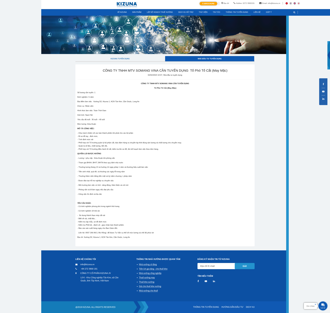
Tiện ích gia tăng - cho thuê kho (153, 269)
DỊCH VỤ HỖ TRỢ (185, 12)
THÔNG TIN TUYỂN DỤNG (206, 307)
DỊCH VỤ (250, 307)
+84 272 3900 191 (89, 269)
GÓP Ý (269, 12)
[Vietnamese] (287, 3)
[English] (295, 3)
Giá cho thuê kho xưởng (150, 286)
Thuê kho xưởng (146, 282)
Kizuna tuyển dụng (120, 59)
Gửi (245, 266)
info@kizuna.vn (87, 264)
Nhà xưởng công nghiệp (150, 273)
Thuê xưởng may (147, 277)
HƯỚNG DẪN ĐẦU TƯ (232, 307)
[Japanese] (299, 3)
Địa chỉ (226, 3)
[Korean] (291, 3)
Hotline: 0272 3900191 (245, 3)
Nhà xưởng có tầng (148, 264)
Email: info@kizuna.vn (271, 3)
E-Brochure (208, 4)
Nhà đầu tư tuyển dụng (210, 59)
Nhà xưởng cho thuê (148, 291)
